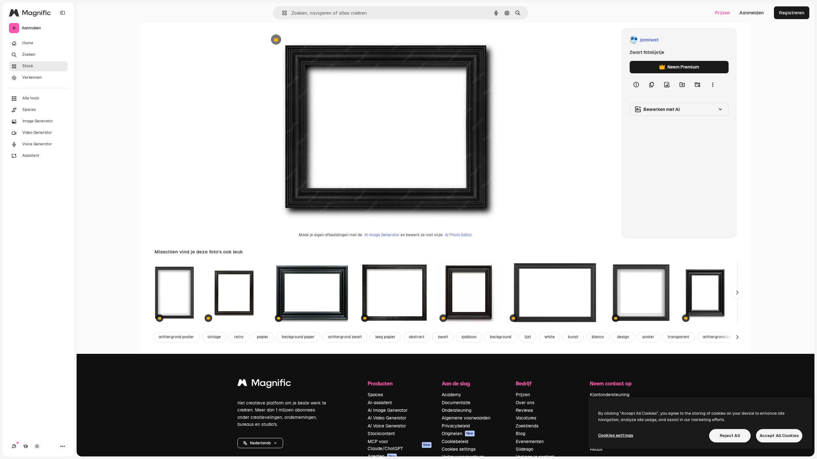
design (623, 336)
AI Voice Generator (387, 426)
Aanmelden (751, 13)
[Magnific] (264, 384)
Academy (451, 394)
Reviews (524, 410)
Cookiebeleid (455, 441)
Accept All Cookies (779, 435)
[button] (260, 443)
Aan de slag (456, 383)
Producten (380, 383)
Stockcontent (381, 433)
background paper (298, 336)
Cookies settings (459, 449)
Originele (306, 40)
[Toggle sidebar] (62, 13)
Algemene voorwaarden (466, 418)
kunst (573, 336)
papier (262, 336)
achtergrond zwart (345, 336)
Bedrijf (523, 383)
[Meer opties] (712, 84)
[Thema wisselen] (37, 446)
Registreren (791, 13)
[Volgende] (737, 292)
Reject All (730, 435)
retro (239, 336)
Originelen (457, 433)
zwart (443, 336)
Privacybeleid (456, 426)
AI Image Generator (382, 234)
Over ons (525, 402)
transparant (678, 336)
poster (648, 336)
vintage (214, 336)
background (500, 336)
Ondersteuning (456, 410)
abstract (416, 336)
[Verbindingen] (14, 446)
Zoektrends (527, 426)
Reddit (596, 449)
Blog (520, 433)
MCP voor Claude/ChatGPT (399, 445)
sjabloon (468, 336)
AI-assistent (380, 402)
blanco (598, 336)
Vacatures (526, 418)
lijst (528, 336)
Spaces (375, 394)
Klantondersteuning (609, 394)
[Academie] (25, 446)
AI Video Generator (387, 418)
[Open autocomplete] (282, 13)
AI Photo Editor (458, 234)
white (549, 336)
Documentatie (456, 402)
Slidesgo (524, 449)
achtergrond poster (176, 336)
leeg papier (385, 336)
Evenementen (530, 441)
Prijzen (722, 13)
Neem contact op (611, 383)
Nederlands (260, 443)
